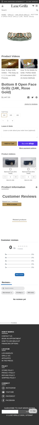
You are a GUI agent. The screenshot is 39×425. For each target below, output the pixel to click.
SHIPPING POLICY (9, 378)
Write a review (12, 204)
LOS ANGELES (7, 353)
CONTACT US (7, 336)
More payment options (27, 148)
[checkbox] (30, 292)
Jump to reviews (31, 104)
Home (4, 14)
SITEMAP (29, 415)
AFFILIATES (6, 358)
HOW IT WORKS (8, 332)
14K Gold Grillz (22, 14)
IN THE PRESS (7, 361)
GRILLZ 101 (6, 356)
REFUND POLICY (8, 375)
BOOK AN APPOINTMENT (11, 338)
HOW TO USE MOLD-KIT (11, 341)
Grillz (11, 14)
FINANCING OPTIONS (10, 343)
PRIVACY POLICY (8, 373)
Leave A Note (7, 126)
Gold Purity (5, 112)
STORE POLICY (8, 370)
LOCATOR (6, 349)
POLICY (5, 366)
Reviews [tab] (6, 282)
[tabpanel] (19, 304)
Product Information (13, 187)
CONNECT (6, 383)
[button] (19, 254)
